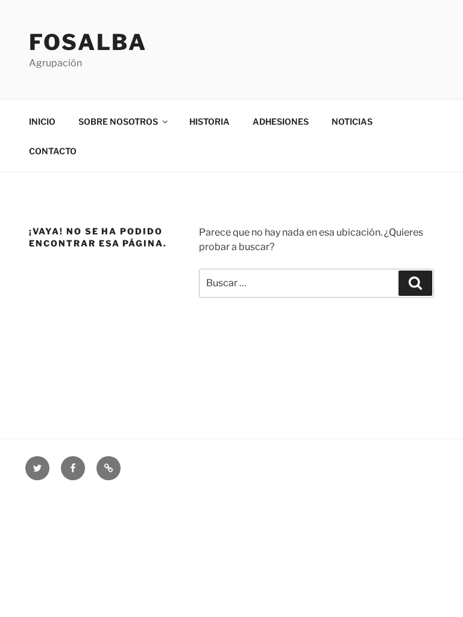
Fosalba (88, 42)
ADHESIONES (281, 121)
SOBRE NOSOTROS (118, 121)
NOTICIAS (352, 121)
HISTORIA (209, 121)
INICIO (42, 121)
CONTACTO (53, 151)
